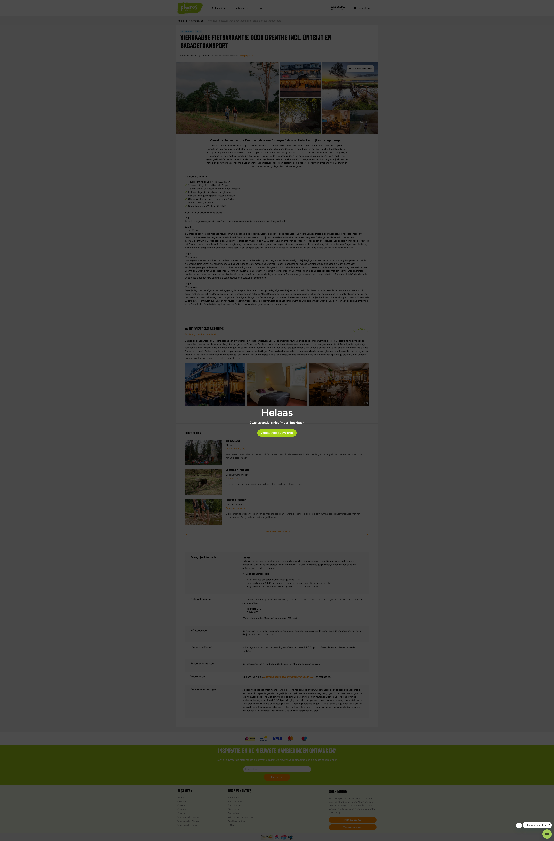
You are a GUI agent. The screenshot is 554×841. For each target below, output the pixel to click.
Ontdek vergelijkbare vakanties (277, 432)
